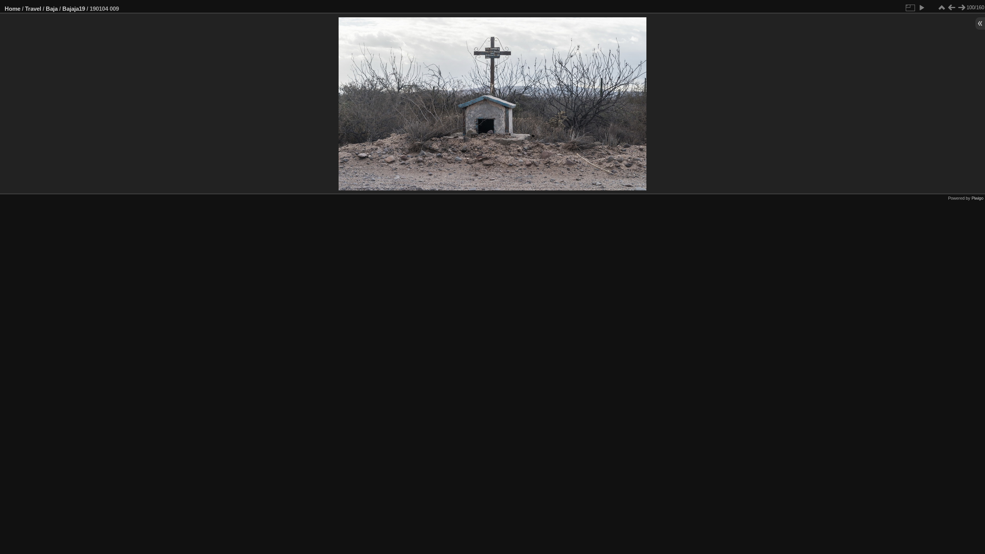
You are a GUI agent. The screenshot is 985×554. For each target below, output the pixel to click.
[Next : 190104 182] (962, 8)
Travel (33, 8)
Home (12, 8)
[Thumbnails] (942, 8)
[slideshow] (922, 8)
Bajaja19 (73, 8)
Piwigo (977, 198)
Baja (52, 8)
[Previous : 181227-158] (952, 8)
